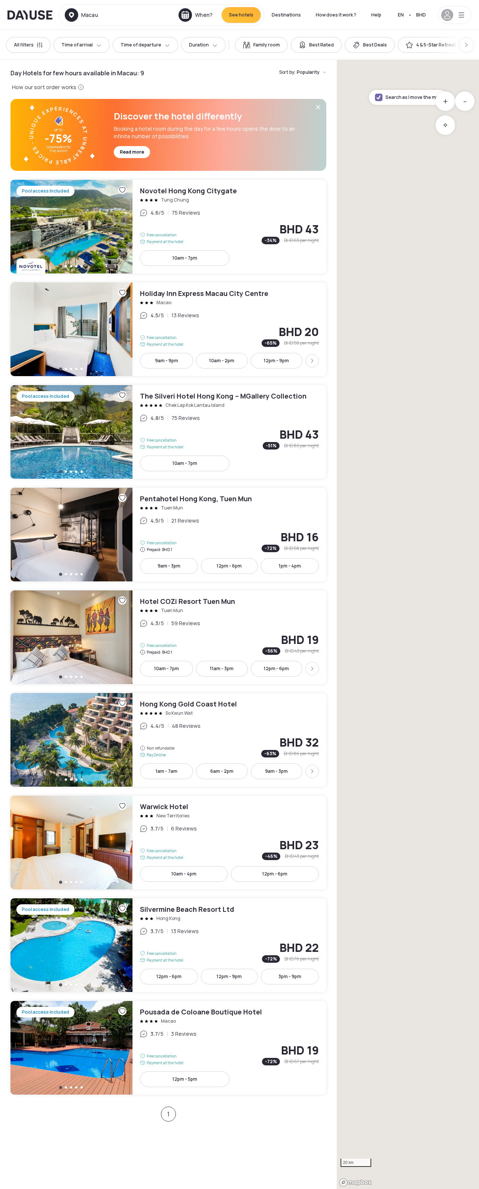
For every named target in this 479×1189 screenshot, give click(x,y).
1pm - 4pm (290, 566)
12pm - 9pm (276, 360)
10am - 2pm (221, 360)
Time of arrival (77, 45)
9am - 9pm (166, 360)
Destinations (286, 15)
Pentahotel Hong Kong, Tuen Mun (168, 534)
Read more (132, 152)
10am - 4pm (183, 874)
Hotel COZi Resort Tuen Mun (168, 637)
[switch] (261, 45)
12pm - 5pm (185, 1079)
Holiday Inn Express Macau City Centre (168, 329)
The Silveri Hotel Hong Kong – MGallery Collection (168, 432)
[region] (408, 624)
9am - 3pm (169, 566)
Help (376, 15)
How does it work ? (336, 15)
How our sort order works (44, 87)
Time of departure (140, 45)
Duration (199, 45)
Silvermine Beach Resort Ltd (168, 945)
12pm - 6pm (229, 566)
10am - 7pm (185, 258)
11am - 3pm (222, 668)
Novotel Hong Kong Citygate (168, 226)
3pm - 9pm (289, 976)
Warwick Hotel (168, 842)
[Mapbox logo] (355, 1182)
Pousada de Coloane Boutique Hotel (168, 1048)
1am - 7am (166, 771)
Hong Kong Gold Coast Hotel (168, 740)
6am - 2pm (222, 771)
